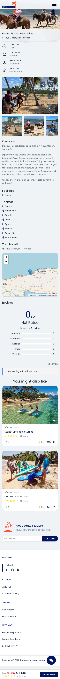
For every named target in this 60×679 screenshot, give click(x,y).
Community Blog (10, 593)
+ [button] (6, 257)
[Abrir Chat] (51, 660)
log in (19, 371)
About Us (6, 586)
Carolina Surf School (16, 496)
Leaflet (31, 295)
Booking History (9, 645)
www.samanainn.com (40, 660)
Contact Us (8, 609)
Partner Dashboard (11, 639)
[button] (50, 107)
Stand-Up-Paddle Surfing (19, 431)
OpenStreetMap (42, 295)
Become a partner (11, 632)
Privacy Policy (9, 616)
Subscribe (50, 538)
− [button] (6, 261)
